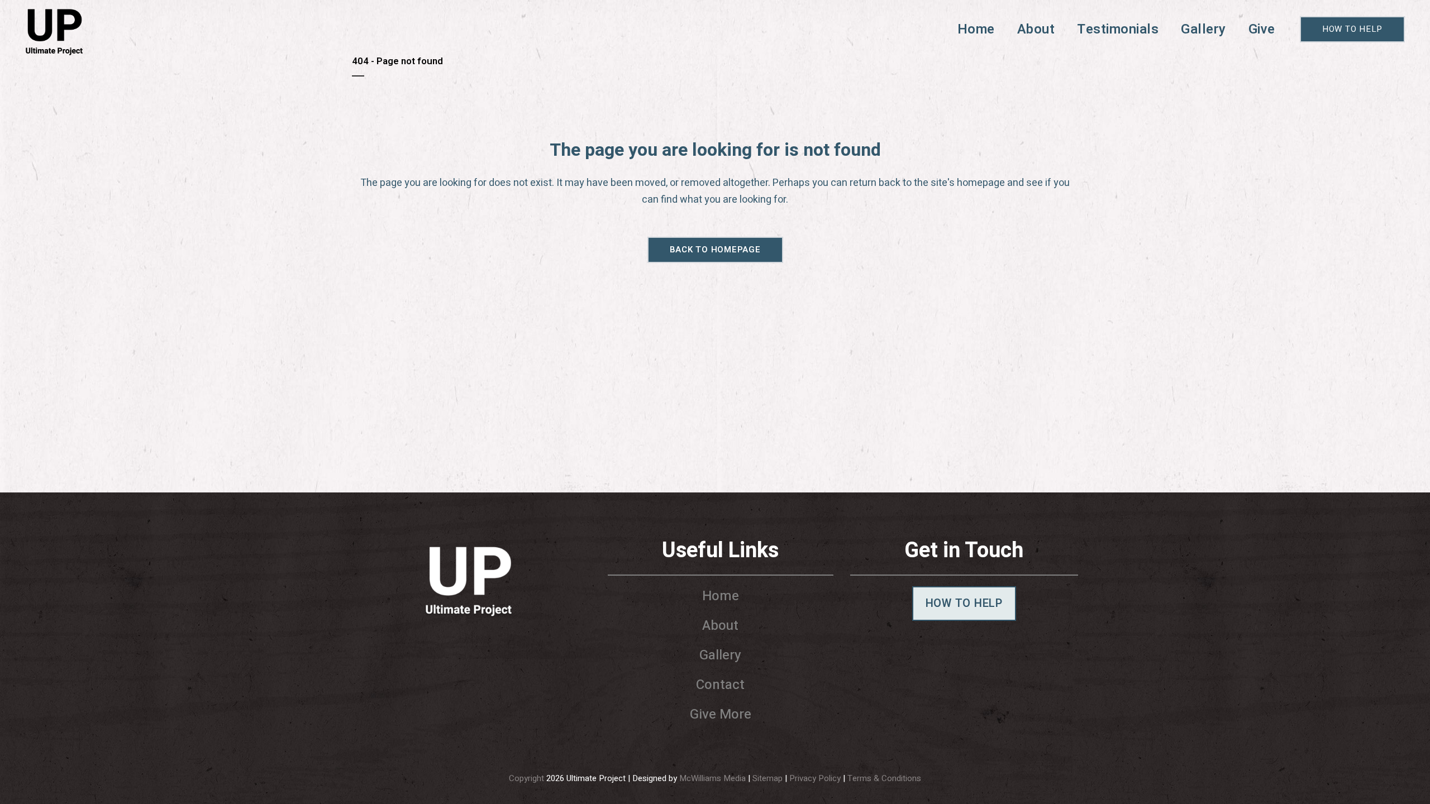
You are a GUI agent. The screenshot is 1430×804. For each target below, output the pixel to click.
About (720, 625)
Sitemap (767, 778)
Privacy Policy (815, 778)
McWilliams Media (712, 778)
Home (720, 596)
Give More (720, 714)
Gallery (720, 655)
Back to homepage (715, 249)
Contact (720, 685)
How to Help (1352, 29)
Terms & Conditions (884, 778)
